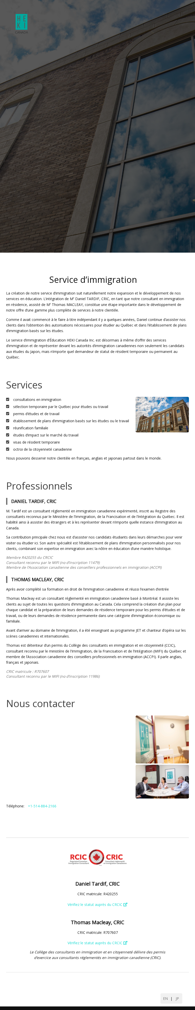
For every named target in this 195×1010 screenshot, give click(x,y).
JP (177, 998)
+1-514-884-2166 (42, 806)
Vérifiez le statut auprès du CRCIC (95, 904)
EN (165, 998)
